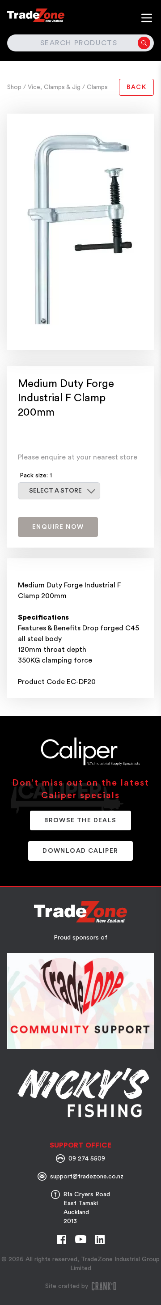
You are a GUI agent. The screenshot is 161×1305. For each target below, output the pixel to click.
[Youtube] (80, 1239)
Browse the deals (80, 820)
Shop (15, 87)
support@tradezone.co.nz (86, 1176)
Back (136, 87)
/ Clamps (95, 87)
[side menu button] (147, 18)
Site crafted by (66, 1286)
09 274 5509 (86, 1159)
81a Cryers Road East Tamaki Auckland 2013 (87, 1207)
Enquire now (58, 527)
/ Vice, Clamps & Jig (52, 87)
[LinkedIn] (100, 1239)
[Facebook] (61, 1239)
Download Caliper (80, 851)
